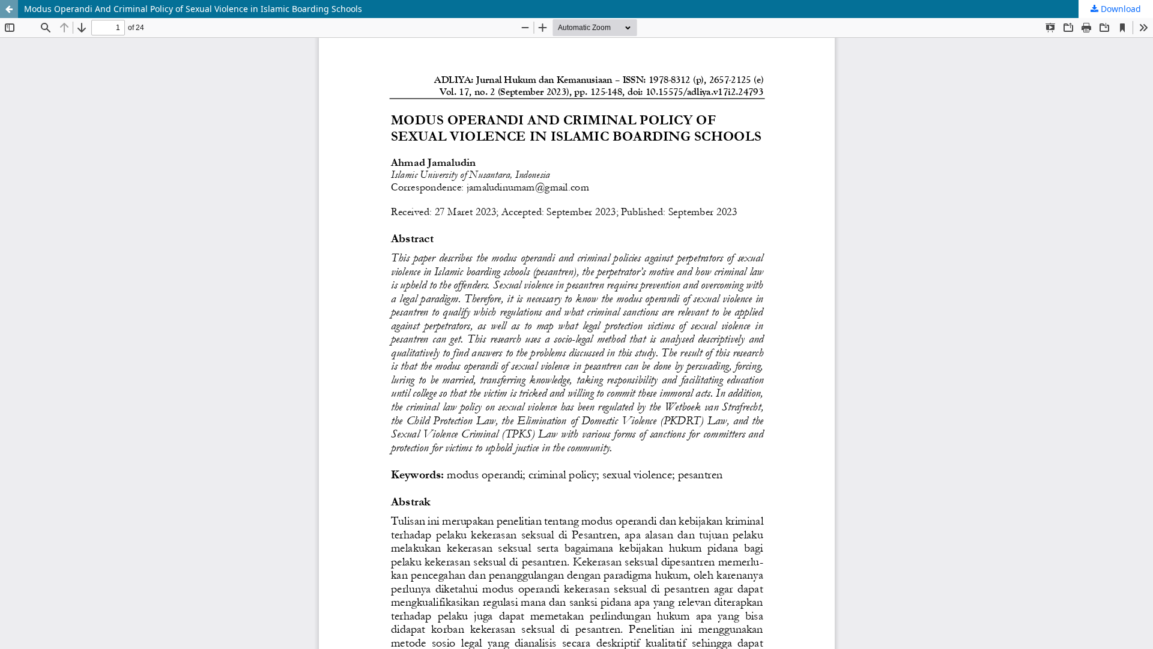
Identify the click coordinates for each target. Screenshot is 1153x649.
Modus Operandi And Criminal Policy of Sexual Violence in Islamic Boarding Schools (193, 8)
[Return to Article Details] (9, 9)
